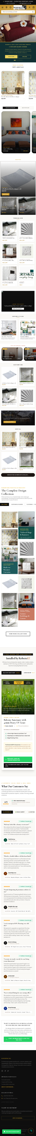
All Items (4, 504)
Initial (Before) (28, 683)
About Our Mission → (7, 1086)
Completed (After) (19, 683)
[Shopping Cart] (33, 7)
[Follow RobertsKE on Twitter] (8, 1071)
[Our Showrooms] (6, 7)
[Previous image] (2, 28)
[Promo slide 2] (16, 60)
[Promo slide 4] (19, 60)
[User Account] (29, 7)
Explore (24, 56)
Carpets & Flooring (6, 1082)
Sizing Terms (21, 1134)
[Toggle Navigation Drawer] (2, 7)
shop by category (10, 107)
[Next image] (33, 28)
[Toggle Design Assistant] (31, 1131)
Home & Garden (5, 1079)
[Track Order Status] (10, 7)
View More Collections (18, 633)
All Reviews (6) (7, 812)
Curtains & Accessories (7, 1084)
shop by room (25, 107)
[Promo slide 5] (20, 60)
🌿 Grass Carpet (20, 812)
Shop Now (11, 56)
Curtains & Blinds (17, 504)
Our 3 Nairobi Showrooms (10, 1098)
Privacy (13, 1134)
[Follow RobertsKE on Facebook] (5, 1071)
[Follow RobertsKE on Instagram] (2, 1071)
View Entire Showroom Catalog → (18, 474)
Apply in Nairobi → (18, 1118)
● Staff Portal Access (7, 1102)
